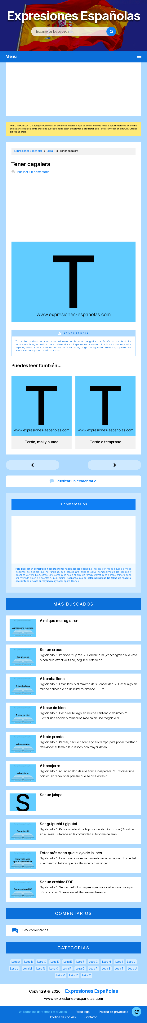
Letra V (60, 975)
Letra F (80, 961)
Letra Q (80, 968)
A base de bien (52, 707)
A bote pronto (52, 736)
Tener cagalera (30, 164)
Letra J (131, 961)
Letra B (28, 961)
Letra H (106, 961)
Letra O (53, 968)
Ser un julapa (51, 795)
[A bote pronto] (23, 752)
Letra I (119, 961)
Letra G (93, 961)
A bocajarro (50, 765)
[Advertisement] (73, 89)
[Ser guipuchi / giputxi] (23, 839)
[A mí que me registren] (23, 636)
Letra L (14, 968)
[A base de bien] (23, 723)
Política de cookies (63, 1017)
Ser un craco (51, 649)
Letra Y (73, 975)
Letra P (67, 968)
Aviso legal (82, 1012)
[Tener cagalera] (73, 321)
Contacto (90, 1017)
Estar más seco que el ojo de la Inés (71, 853)
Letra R (93, 968)
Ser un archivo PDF (56, 882)
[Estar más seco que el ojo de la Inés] (23, 868)
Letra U (132, 968)
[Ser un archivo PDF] (23, 897)
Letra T (119, 968)
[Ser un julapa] (23, 810)
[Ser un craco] (23, 665)
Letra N (40, 968)
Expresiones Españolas (73, 15)
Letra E (68, 961)
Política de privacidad (113, 1012)
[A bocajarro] (23, 781)
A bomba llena (52, 678)
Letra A (15, 961)
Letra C (41, 961)
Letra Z (86, 975)
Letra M (27, 968)
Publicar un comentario (33, 172)
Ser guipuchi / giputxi (58, 824)
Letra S (106, 968)
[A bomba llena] (23, 694)
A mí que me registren (59, 620)
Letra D (55, 961)
